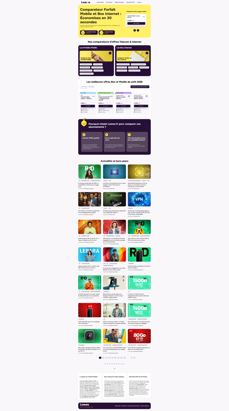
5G (79, 180)
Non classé (118, 235)
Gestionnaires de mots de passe (134, 180)
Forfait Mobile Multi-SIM (86, 70)
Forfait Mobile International (87, 73)
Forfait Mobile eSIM (85, 67)
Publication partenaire (89, 188)
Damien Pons (112, 188)
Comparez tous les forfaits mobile (139, 86)
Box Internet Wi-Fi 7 (122, 70)
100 (114, 368)
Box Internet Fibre (144, 67)
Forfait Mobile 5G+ (98, 70)
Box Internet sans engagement (138, 64)
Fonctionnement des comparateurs (133, 405)
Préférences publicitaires (144, 405)
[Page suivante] (132, 358)
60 (116, 363)
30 (109, 363)
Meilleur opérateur (133, 67)
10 (105, 363)
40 (112, 363)
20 (107, 363)
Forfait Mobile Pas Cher (86, 64)
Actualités (130, 208)
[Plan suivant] (138, 30)
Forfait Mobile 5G (98, 64)
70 (119, 363)
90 (123, 363)
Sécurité (105, 180)
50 (114, 363)
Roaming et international (95, 180)
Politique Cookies (118, 405)
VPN (110, 180)
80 (121, 363)
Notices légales (124, 405)
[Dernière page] (134, 358)
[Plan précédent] (134, 30)
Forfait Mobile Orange (97, 67)
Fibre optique (131, 263)
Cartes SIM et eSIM (85, 180)
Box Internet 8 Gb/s (122, 67)
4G (79, 263)
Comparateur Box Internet (123, 64)
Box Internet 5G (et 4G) (134, 70)
